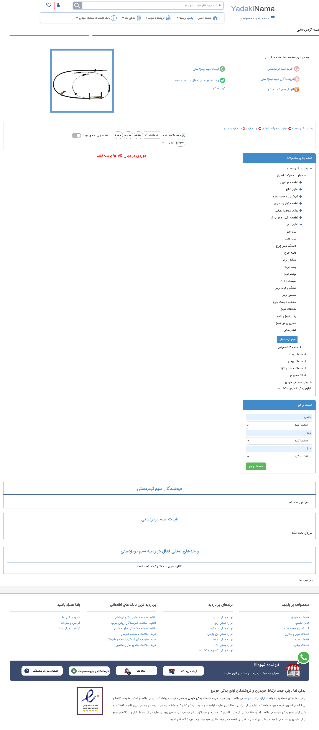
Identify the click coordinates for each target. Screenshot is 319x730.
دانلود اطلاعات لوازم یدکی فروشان (135, 617)
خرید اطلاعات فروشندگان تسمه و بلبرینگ (131, 639)
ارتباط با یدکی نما (69, 628)
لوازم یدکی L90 (223, 645)
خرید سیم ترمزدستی (280, 69)
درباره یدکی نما (71, 617)
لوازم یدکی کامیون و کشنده (216, 650)
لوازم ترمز (252, 128)
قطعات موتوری (300, 617)
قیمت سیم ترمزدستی (206, 69)
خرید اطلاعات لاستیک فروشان (138, 634)
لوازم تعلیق (302, 623)
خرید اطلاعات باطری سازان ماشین (136, 645)
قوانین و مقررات (70, 623)
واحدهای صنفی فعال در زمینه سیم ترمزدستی (160, 551)
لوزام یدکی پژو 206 (221, 628)
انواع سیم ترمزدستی (281, 89)
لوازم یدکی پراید (223, 617)
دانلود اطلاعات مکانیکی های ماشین (135, 628)
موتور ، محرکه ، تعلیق (275, 128)
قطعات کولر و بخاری (297, 634)
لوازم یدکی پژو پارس (220, 634)
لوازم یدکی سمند (222, 639)
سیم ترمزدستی (307, 29)
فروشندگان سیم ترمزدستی (277, 79)
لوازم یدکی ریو (224, 623)
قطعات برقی (301, 645)
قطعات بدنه (302, 639)
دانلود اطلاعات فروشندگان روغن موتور (133, 623)
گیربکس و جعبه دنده (296, 628)
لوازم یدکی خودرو (302, 128)
